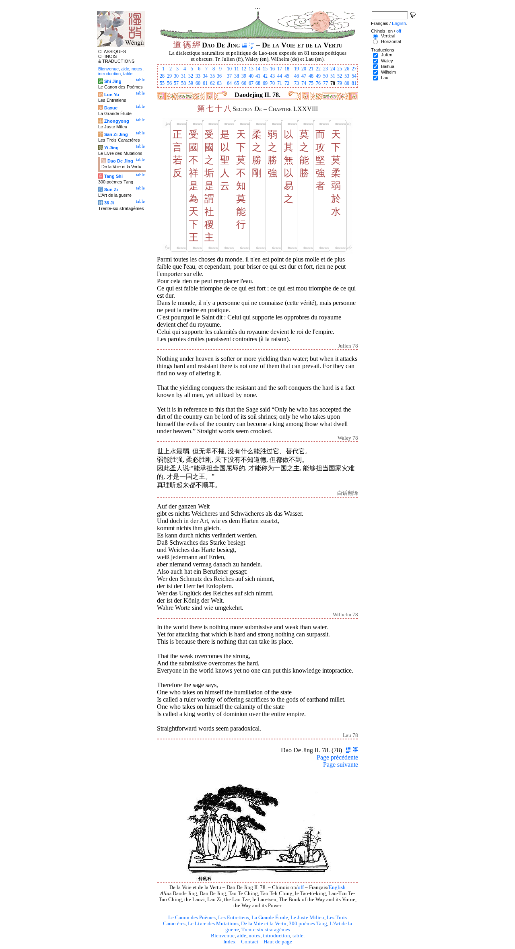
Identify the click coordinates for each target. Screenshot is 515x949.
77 (325, 83)
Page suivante (340, 764)
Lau (384, 77)
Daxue (110, 107)
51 (332, 76)
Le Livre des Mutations (213, 923)
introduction (276, 936)
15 (265, 69)
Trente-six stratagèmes (265, 930)
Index (229, 942)
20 (303, 69)
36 (219, 76)
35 (212, 76)
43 (272, 76)
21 (311, 69)
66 (243, 83)
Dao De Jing (120, 161)
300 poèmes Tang (308, 923)
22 (318, 69)
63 (219, 83)
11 (236, 69)
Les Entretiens (233, 917)
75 (311, 83)
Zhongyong (116, 121)
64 (229, 83)
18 (286, 69)
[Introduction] (244, 45)
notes (254, 936)
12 (243, 69)
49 (318, 76)
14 (257, 69)
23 (325, 69)
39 (243, 76)
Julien (386, 54)
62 (212, 83)
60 (198, 83)
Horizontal (391, 41)
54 (354, 76)
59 (190, 83)
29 (169, 76)
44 (279, 76)
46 (296, 76)
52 (339, 76)
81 (354, 83)
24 (332, 69)
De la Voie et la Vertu (263, 923)
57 (176, 83)
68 (257, 83)
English (337, 887)
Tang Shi (113, 176)
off (301, 887)
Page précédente (337, 757)
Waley (387, 60)
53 (346, 76)
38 (236, 76)
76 (318, 83)
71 (279, 83)
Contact (249, 942)
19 (296, 69)
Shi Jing (113, 81)
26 (346, 69)
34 (205, 76)
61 (205, 83)
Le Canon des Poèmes (192, 917)
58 (183, 83)
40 (251, 76)
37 (229, 76)
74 (303, 83)
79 (339, 83)
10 (229, 69)
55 (162, 83)
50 (325, 76)
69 (265, 83)
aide (241, 936)
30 (176, 76)
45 (286, 76)
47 (303, 76)
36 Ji (109, 202)
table (298, 936)
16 (272, 69)
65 (236, 83)
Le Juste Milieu (307, 917)
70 (272, 83)
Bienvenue (223, 936)
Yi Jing (111, 147)
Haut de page (278, 942)
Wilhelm (388, 72)
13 (251, 69)
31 (183, 76)
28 (162, 76)
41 (257, 76)
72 (286, 83)
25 (339, 69)
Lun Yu (111, 94)
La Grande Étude (269, 917)
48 (311, 76)
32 (190, 76)
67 (251, 83)
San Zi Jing (116, 134)
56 (169, 83)
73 (296, 83)
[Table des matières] (251, 45)
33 (198, 76)
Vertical (388, 35)
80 (346, 83)
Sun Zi (111, 189)
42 (265, 76)
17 (279, 69)
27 (354, 69)
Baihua (387, 66)
